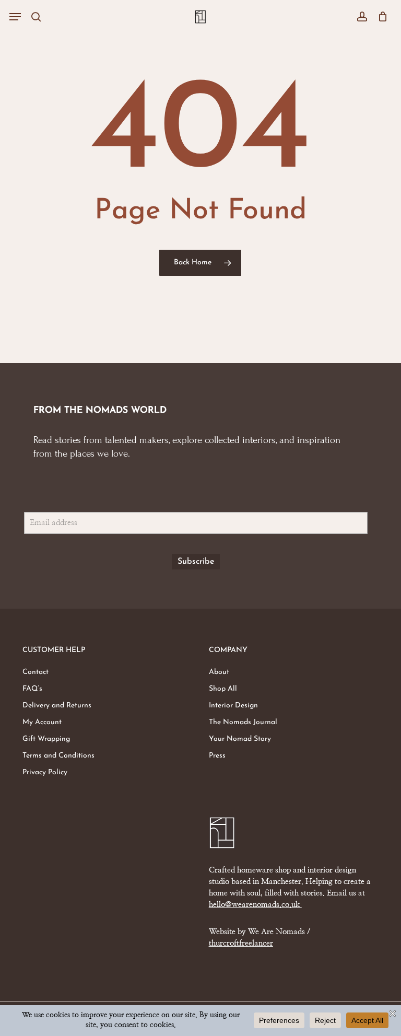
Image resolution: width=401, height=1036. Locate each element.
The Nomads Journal (243, 722)
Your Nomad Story (240, 739)
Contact (35, 672)
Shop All (223, 689)
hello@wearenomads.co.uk (255, 905)
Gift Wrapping (46, 739)
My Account (42, 722)
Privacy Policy (44, 772)
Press (217, 756)
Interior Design (233, 705)
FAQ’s (32, 689)
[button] (15, 16)
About (219, 672)
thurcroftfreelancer (241, 943)
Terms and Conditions (58, 756)
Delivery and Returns (56, 705)
